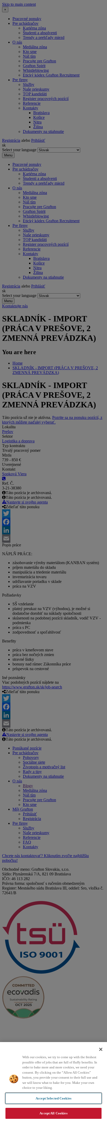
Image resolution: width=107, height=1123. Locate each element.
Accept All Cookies (53, 1113)
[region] (53, 1082)
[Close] (100, 1049)
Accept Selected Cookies (53, 1098)
